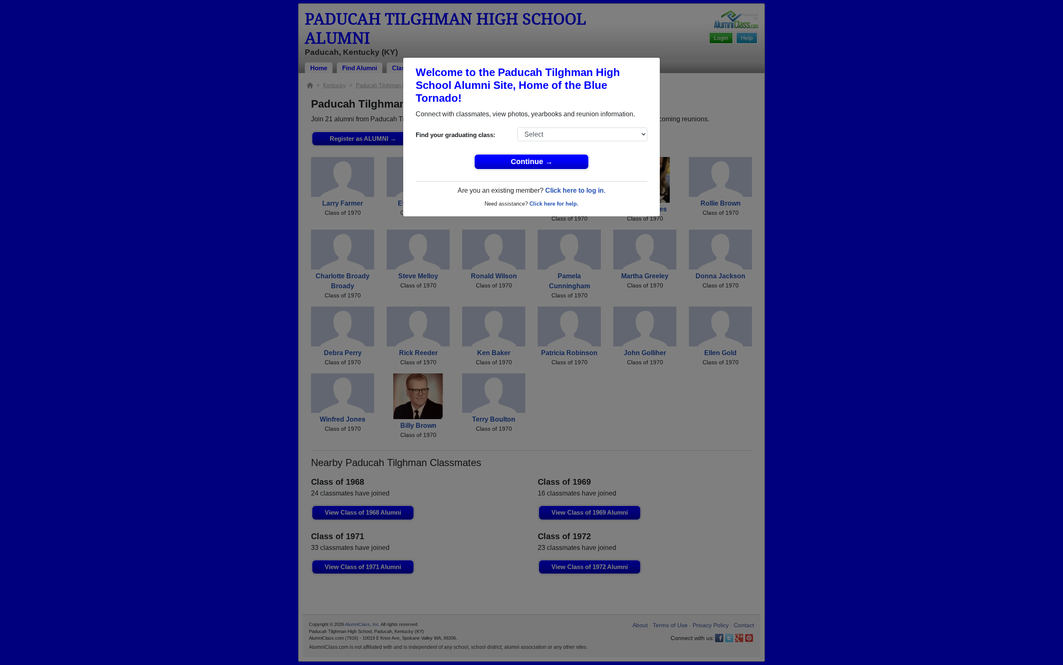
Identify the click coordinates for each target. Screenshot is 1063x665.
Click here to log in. (575, 190)
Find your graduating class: (455, 134)
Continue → (532, 161)
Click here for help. (553, 204)
